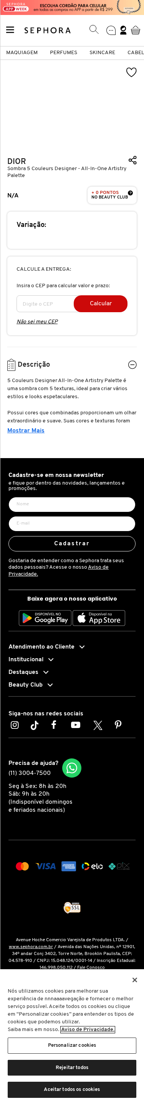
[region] (72, 1036)
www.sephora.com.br (31, 947)
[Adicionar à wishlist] (131, 72)
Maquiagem (22, 53)
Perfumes (63, 53)
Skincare (102, 53)
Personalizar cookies (72, 1045)
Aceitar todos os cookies (72, 1089)
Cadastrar (72, 544)
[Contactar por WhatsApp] (71, 768)
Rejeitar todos (72, 1067)
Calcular (101, 304)
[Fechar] (134, 980)
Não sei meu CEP (37, 322)
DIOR (16, 162)
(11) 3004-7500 (29, 773)
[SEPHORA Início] (48, 30)
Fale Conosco (91, 967)
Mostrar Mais (26, 431)
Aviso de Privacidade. (87, 1030)
